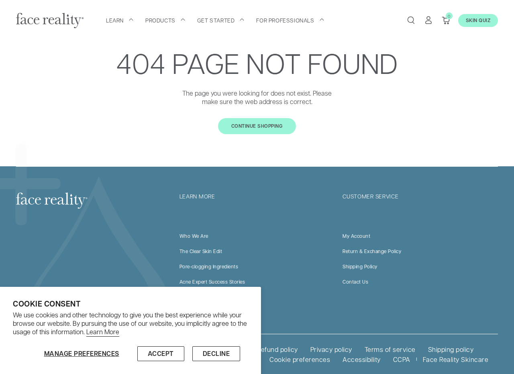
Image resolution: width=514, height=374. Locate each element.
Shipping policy (451, 349)
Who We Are (193, 236)
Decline (216, 353)
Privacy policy (331, 349)
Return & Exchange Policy (372, 251)
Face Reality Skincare (456, 359)
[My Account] (428, 20)
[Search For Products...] (411, 20)
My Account (356, 236)
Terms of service (390, 349)
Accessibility (362, 359)
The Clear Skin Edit (200, 251)
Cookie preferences (299, 359)
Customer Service (370, 196)
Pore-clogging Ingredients (209, 266)
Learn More (102, 332)
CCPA (401, 359)
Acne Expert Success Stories (212, 281)
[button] (119, 20)
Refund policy (277, 349)
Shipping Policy (360, 266)
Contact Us (355, 281)
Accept (161, 353)
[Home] (50, 20)
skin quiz (478, 20)
